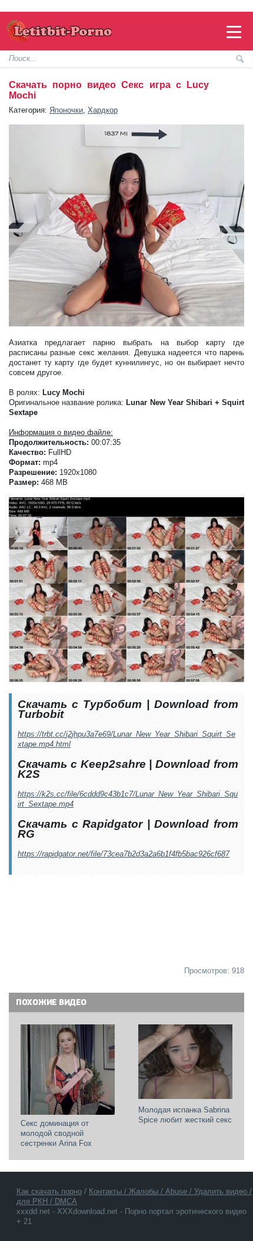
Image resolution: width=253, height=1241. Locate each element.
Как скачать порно (49, 1191)
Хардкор (103, 110)
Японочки (66, 110)
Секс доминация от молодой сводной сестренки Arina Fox (56, 1133)
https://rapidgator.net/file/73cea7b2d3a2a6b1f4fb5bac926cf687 (123, 853)
